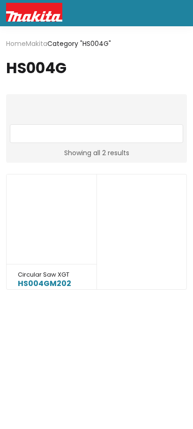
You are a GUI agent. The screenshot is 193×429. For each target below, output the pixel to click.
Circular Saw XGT (43, 274)
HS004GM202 (44, 283)
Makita (36, 43)
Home (16, 43)
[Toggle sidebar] (96, 133)
